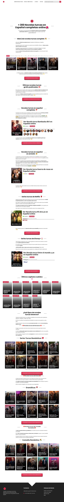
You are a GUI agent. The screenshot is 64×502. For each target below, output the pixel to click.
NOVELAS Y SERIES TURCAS (28, 1)
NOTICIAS (41, 1)
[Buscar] (60, 2)
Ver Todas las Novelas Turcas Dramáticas (32, 422)
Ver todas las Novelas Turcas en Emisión (32, 190)
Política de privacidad (48, 490)
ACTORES (36, 1)
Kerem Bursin (37, 157)
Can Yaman (32, 157)
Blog (44, 495)
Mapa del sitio (46, 493)
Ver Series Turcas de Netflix (32, 232)
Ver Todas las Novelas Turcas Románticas (32, 373)
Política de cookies (47, 492)
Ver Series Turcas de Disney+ (32, 271)
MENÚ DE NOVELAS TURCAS (18, 1)
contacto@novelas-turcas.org (30, 493)
